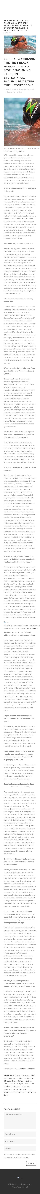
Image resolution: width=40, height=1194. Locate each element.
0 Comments (10, 92)
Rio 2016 (15, 1081)
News (21, 89)
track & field (18, 1089)
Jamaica (30, 1078)
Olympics (8, 1081)
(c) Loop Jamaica (18, 151)
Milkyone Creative (26, 1184)
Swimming (8, 1089)
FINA (24, 1078)
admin (32, 89)
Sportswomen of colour (20, 1086)
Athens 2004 (26, 1075)
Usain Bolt (27, 1089)
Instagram (31, 1069)
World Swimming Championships (17, 1092)
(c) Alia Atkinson (32, 628)
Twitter (22, 1069)
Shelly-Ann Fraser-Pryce (13, 1084)
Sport (25, 89)
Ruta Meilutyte (25, 1081)
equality (19, 1078)
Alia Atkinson (15, 1075)
